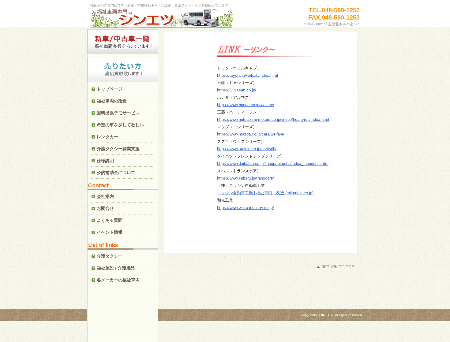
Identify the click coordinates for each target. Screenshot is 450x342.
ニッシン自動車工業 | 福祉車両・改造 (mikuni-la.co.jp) (265, 193)
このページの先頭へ (335, 267)
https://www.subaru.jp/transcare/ (245, 178)
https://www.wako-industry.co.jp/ (245, 207)
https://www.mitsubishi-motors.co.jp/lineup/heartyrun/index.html (273, 119)
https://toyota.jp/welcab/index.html (247, 75)
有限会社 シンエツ (162, 19)
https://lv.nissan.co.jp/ (236, 90)
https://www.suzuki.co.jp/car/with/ (246, 149)
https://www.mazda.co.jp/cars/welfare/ (250, 134)
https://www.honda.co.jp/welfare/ (245, 104)
